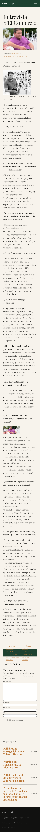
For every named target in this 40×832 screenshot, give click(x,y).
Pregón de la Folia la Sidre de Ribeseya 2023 (12, 764)
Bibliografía (13, 818)
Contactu (28, 818)
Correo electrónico (9, 707)
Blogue (21, 818)
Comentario (7, 681)
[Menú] (35, 3)
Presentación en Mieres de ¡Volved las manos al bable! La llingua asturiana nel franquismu (15, 794)
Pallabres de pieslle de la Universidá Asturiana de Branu (14, 778)
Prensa (14, 56)
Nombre (6, 702)
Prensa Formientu (23, 56)
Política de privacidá (8, 823)
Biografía (5, 818)
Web (4, 713)
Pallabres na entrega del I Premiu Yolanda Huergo (14, 751)
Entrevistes (7, 56)
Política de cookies (23, 823)
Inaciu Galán (8, 3)
